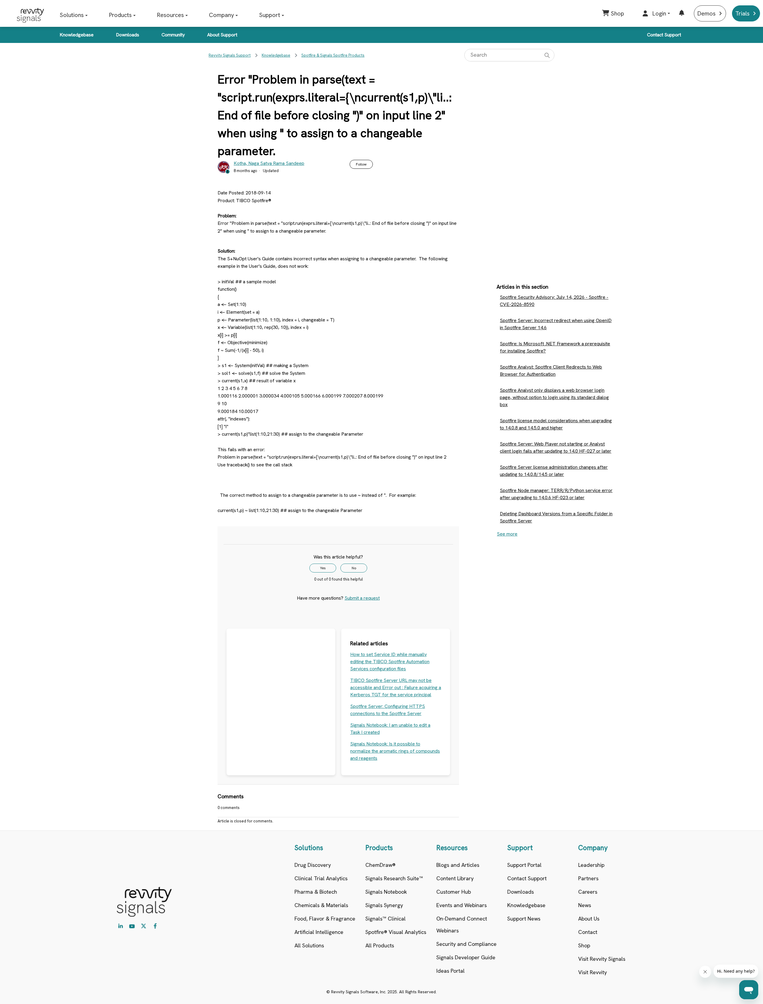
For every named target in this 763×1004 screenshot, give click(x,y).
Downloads (127, 35)
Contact (587, 932)
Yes (323, 568)
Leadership (591, 864)
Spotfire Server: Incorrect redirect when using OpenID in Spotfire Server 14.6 (556, 324)
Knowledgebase (77, 35)
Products (120, 15)
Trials (742, 13)
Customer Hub (453, 891)
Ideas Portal (450, 970)
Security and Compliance (466, 943)
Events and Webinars (461, 905)
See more (507, 534)
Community (173, 35)
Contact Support (664, 35)
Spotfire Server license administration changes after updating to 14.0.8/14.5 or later (554, 470)
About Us (588, 918)
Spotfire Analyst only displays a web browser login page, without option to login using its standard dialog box (554, 397)
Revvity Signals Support (230, 55)
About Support (222, 35)
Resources (170, 15)
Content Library (455, 878)
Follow (361, 164)
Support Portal (524, 864)
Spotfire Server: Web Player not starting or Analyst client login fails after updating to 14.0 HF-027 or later (555, 447)
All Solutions (309, 945)
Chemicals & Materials (321, 905)
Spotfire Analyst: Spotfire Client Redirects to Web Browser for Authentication (551, 370)
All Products (379, 945)
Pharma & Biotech (315, 891)
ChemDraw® (380, 864)
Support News (523, 918)
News (584, 905)
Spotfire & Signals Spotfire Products (333, 55)
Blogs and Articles (457, 864)
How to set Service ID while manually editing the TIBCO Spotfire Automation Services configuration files (389, 661)
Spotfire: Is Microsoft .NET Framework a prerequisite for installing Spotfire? (555, 347)
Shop (584, 945)
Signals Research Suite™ (394, 878)
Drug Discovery (312, 864)
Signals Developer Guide (465, 957)
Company (221, 15)
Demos (706, 13)
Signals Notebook (386, 891)
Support (269, 15)
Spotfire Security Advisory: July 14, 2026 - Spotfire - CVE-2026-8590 (554, 300)
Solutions (72, 15)
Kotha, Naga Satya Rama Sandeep (269, 163)
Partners (588, 878)
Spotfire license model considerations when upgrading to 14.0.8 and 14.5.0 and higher (556, 424)
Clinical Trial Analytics (321, 878)
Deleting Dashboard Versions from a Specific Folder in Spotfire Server (556, 517)
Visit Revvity (592, 972)
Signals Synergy (384, 905)
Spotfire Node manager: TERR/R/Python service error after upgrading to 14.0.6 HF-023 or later (556, 494)
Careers (587, 891)
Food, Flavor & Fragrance (324, 918)
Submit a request (362, 598)
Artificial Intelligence (318, 932)
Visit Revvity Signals (601, 958)
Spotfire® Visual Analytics (395, 932)
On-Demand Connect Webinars (461, 924)
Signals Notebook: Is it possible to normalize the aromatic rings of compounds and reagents (395, 751)
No (354, 568)
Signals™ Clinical (385, 918)
